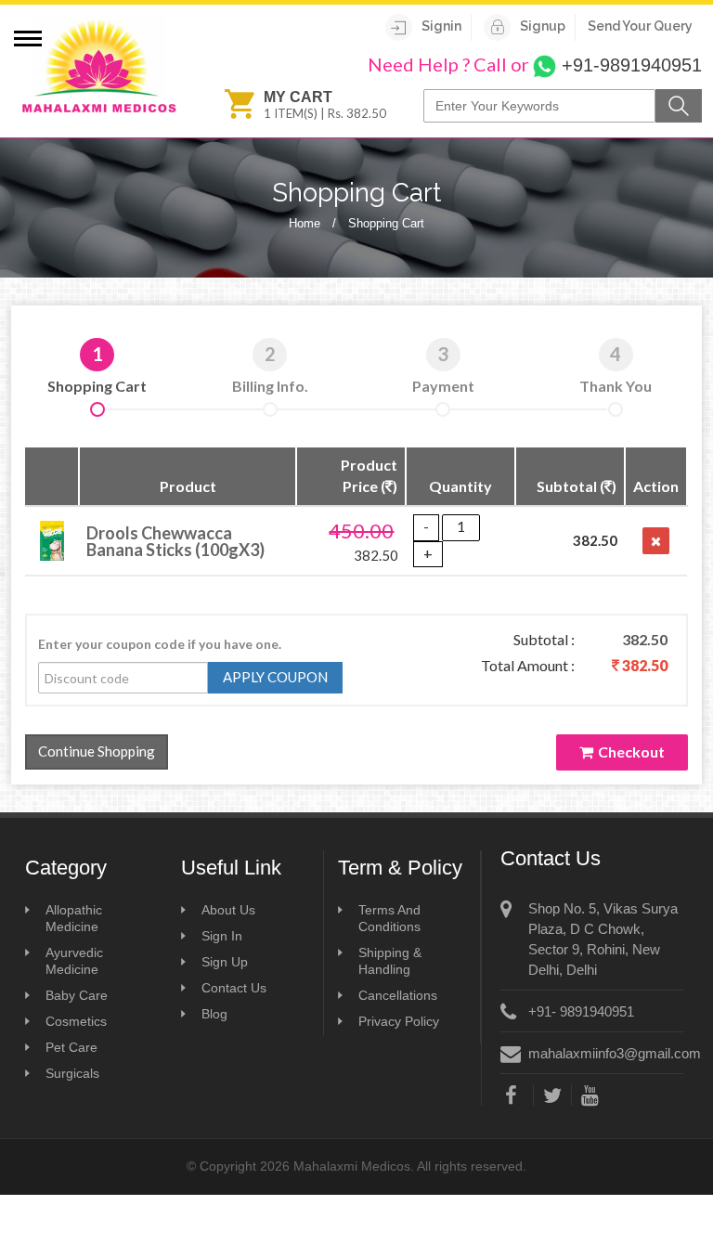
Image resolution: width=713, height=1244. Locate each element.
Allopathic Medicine (73, 918)
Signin (441, 26)
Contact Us (233, 987)
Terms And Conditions (389, 918)
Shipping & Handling (389, 961)
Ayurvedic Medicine (74, 961)
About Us (228, 909)
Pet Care (71, 1047)
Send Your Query (640, 26)
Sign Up (224, 961)
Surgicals (72, 1073)
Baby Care (76, 995)
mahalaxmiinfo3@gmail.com (614, 1053)
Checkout (631, 751)
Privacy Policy (398, 1021)
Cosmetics (76, 1021)
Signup (542, 26)
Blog (214, 1013)
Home (304, 223)
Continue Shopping (96, 751)
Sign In (221, 935)
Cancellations (397, 995)
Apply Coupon (275, 676)
